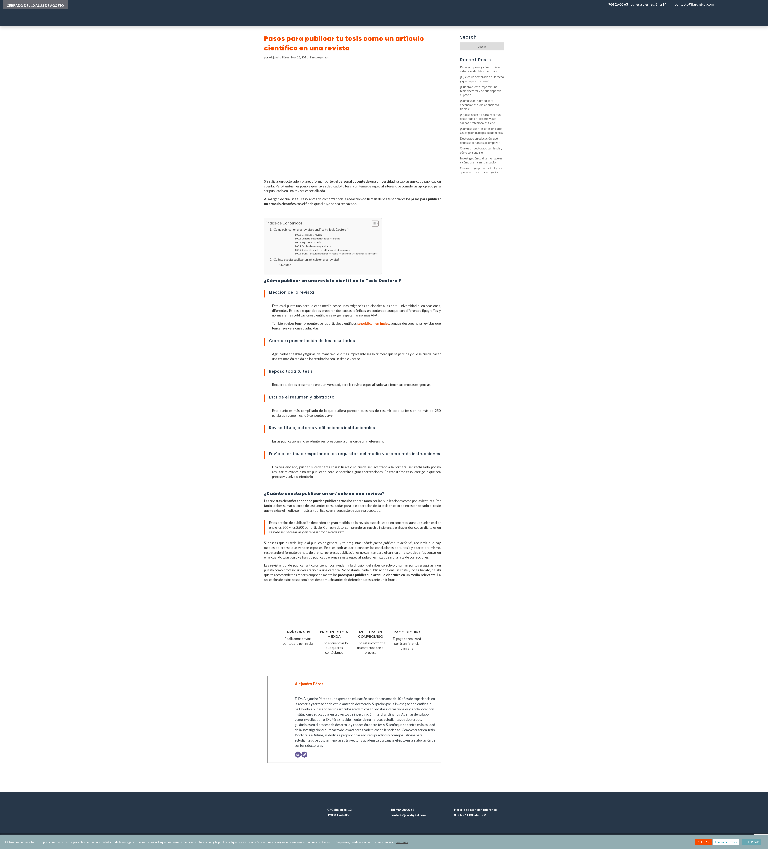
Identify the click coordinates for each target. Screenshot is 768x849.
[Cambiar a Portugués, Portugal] (726, 13)
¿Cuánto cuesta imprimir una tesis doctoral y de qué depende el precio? (480, 91)
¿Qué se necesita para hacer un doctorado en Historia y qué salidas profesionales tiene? (480, 119)
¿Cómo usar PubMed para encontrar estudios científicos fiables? (479, 105)
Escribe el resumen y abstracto (316, 246)
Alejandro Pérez (279, 57)
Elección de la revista (312, 234)
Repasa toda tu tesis (311, 242)
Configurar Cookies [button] (726, 842)
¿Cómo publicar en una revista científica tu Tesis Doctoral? (311, 229)
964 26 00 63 (618, 4)
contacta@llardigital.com (408, 815)
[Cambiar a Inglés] (750, 13)
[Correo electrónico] (298, 755)
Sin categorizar (319, 57)
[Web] (304, 755)
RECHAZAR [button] (752, 842)
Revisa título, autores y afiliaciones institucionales (326, 250)
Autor (287, 264)
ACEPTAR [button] (703, 842)
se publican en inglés (373, 323)
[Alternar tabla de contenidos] (373, 223)
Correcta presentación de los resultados (321, 238)
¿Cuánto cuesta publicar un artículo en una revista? (306, 259)
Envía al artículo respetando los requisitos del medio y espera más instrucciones (340, 253)
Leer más (402, 842)
